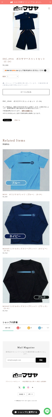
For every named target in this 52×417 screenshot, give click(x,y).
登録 (40, 360)
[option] (26, 31)
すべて (8, 328)
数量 (4, 76)
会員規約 (43, 381)
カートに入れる (26, 92)
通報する (17, 120)
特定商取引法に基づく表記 (31, 381)
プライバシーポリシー (13, 381)
